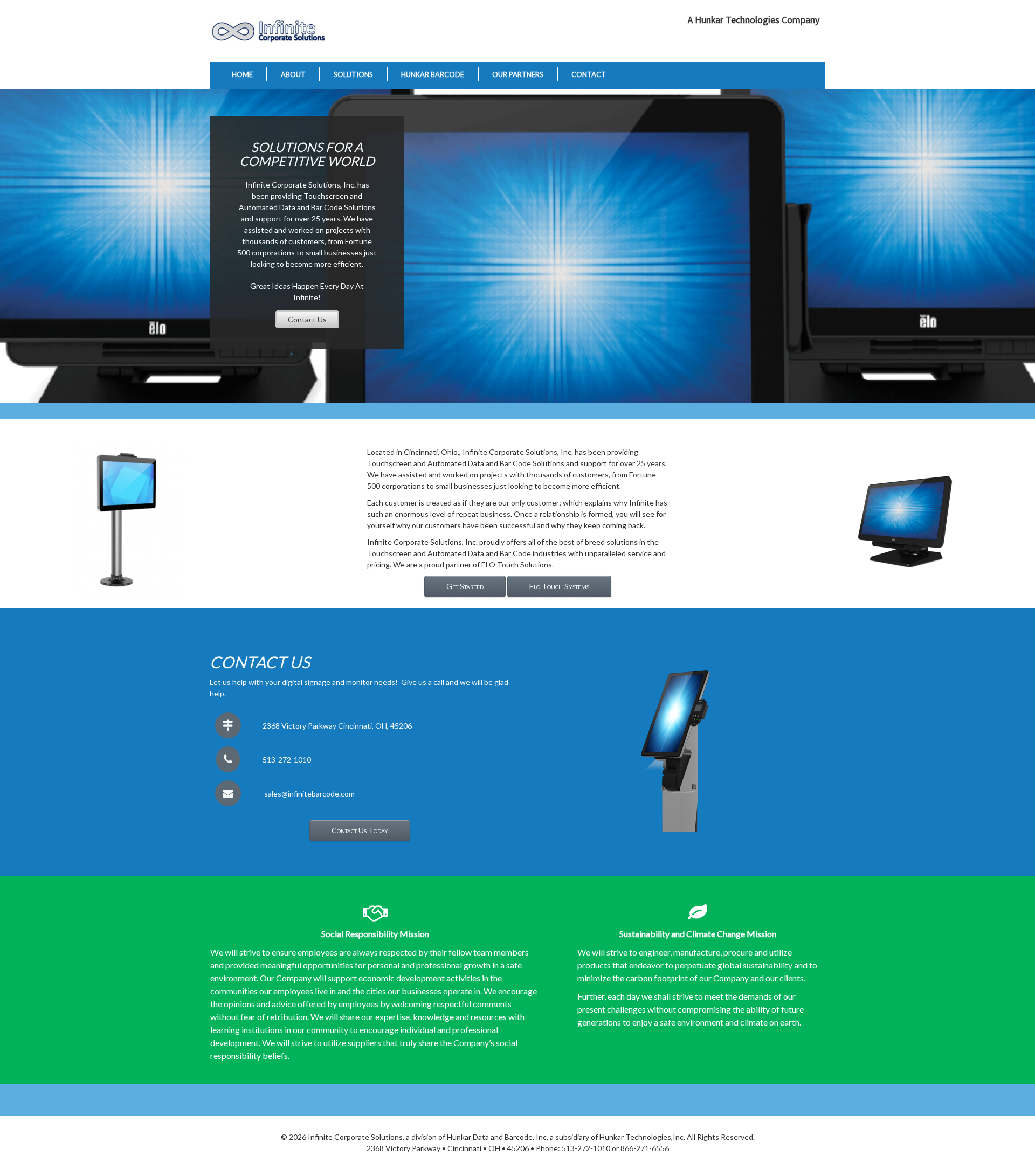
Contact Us (307, 319)
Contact (588, 74)
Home (242, 74)
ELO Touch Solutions (516, 564)
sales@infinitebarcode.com (309, 793)
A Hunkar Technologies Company (753, 20)
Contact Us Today (360, 830)
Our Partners (517, 74)
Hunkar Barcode (432, 74)
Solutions (353, 74)
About (293, 74)
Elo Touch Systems (559, 586)
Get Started (465, 586)
